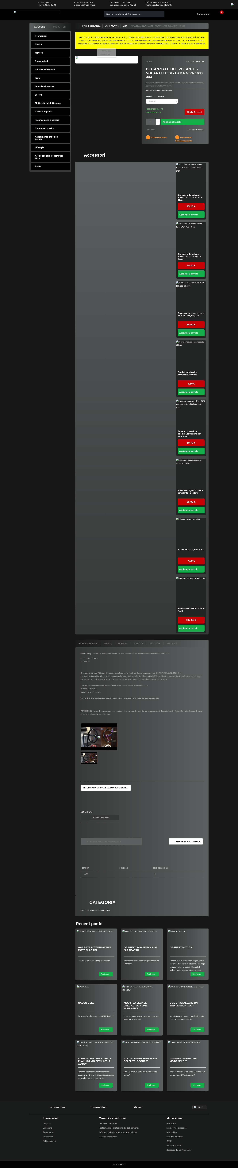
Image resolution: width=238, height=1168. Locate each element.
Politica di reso (49, 1141)
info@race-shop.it (99, 1107)
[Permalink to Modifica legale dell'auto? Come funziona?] (141, 988)
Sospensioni (41, 61)
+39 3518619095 (76, 14)
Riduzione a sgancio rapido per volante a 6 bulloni (190, 491)
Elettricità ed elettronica (48, 103)
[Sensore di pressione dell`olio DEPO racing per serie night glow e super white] (191, 414)
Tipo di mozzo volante (155, 96)
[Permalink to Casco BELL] (96, 987)
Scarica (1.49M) (100, 817)
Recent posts (89, 923)
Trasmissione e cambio (47, 120)
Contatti (47, 1123)
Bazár (38, 166)
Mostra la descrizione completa (159, 90)
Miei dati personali (175, 1136)
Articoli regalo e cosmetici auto (49, 157)
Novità (38, 44)
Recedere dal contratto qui (179, 1150)
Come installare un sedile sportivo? (184, 1004)
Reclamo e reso (174, 1145)
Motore (39, 53)
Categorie (39, 27)
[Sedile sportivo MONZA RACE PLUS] (191, 591)
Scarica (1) (139, 644)
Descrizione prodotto (88, 644)
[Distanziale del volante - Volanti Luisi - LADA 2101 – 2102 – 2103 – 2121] (191, 178)
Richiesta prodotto (159, 137)
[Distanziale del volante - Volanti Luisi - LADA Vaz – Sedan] (191, 237)
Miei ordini (171, 1123)
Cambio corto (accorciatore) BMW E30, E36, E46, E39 (191, 314)
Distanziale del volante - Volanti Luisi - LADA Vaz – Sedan (189, 256)
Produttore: (190, 61)
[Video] (99, 736)
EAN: (189, 130)
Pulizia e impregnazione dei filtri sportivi (140, 1060)
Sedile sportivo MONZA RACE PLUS (191, 609)
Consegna (47, 1128)
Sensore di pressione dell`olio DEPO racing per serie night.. (189, 433)
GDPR (169, 1141)
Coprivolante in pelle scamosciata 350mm (187, 373)
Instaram (219, 4)
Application (172, 644)
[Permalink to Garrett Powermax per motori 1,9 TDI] (96, 931)
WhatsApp (91, 14)
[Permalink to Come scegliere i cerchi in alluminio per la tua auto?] (96, 1044)
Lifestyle (39, 147)
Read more (105, 974)
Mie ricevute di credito (177, 1128)
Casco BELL (86, 1002)
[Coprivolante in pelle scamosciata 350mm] (191, 355)
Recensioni (123, 644)
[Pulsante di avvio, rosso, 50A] (191, 532)
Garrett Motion (181, 947)
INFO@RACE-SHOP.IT (84, 14)
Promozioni (41, 36)
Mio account (175, 1118)
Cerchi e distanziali (45, 69)
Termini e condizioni (108, 1123)
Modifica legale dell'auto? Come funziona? (136, 1005)
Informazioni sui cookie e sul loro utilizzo (118, 1132)
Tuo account (203, 14)
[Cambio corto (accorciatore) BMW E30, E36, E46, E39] (191, 296)
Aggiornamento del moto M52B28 (184, 1060)
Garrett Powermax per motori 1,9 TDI (94, 949)
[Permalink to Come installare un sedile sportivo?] (187, 987)
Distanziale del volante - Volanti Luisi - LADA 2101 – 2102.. (190, 197)
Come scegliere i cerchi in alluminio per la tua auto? (95, 1061)
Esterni (38, 95)
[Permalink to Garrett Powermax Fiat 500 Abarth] (141, 931)
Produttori (59, 27)
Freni (37, 78)
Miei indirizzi (172, 1132)
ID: (147, 61)
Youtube (224, 4)
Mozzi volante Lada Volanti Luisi (95, 911)
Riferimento (151, 130)
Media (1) (108, 644)
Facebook (213, 4)
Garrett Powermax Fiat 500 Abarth (140, 949)
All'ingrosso (48, 1136)
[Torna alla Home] (77, 26)
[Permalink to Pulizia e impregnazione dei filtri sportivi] (141, 1042)
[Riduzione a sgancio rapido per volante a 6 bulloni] (191, 473)
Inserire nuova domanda (187, 842)
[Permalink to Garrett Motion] (187, 931)
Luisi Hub (86, 812)
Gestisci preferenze (108, 1136)
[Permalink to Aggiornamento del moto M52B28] (187, 1042)
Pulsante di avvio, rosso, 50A (191, 549)
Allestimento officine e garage (46, 138)
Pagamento (48, 1132)
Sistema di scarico (44, 128)
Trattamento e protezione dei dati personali (119, 1128)
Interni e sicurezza (44, 86)
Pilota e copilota (43, 111)
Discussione (155, 644)
